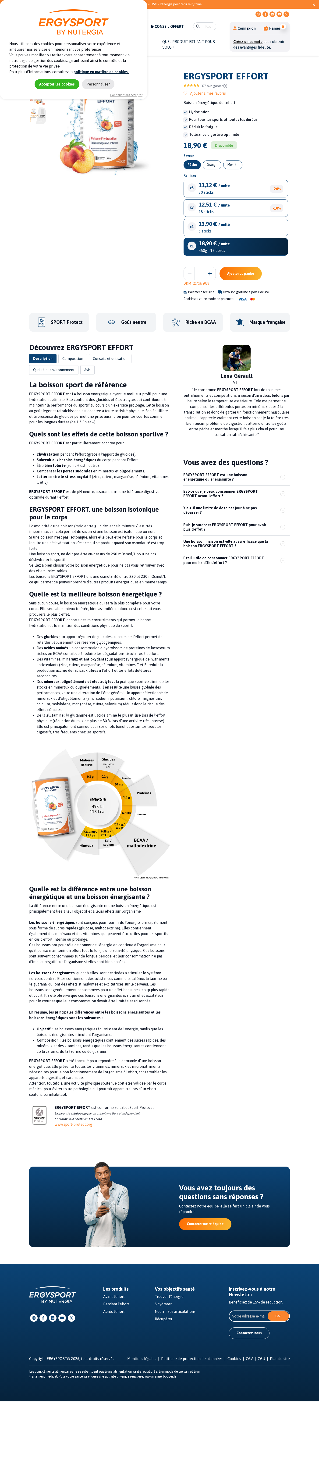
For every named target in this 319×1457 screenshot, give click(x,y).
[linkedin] (272, 14)
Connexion (246, 28)
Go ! (278, 1316)
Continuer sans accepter (126, 95)
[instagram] (258, 14)
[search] (198, 26)
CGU (261, 1359)
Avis (87, 370)
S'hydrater (163, 1304)
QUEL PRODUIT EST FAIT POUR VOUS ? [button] (188, 44)
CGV (249, 1359)
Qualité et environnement (53, 370)
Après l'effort (114, 1311)
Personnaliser (98, 84)
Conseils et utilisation (110, 359)
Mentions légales (141, 1359)
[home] (52, 1294)
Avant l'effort (114, 1296)
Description (43, 359)
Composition (72, 359)
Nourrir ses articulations (175, 1311)
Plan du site (280, 1359)
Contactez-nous (249, 1333)
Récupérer (163, 1319)
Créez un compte (247, 41)
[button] (272, 28)
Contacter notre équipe (205, 1224)
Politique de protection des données (192, 1359)
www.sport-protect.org (73, 1124)
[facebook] (265, 14)
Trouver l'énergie (169, 1296)
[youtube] (279, 14)
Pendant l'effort (116, 1304)
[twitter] (286, 14)
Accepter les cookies (57, 84)
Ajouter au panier (240, 273)
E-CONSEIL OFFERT (167, 26)
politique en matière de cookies (101, 72)
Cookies (234, 1359)
